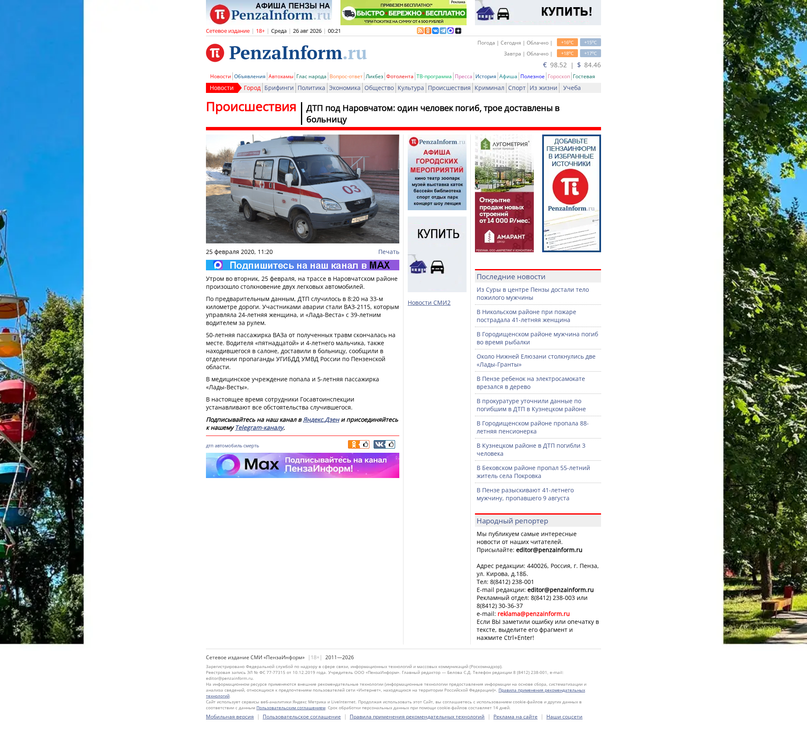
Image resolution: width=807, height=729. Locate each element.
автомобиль (228, 445)
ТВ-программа (434, 76)
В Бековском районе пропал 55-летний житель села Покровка (533, 472)
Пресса (463, 76)
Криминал (489, 88)
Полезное (532, 76)
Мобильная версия (230, 716)
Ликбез (374, 76)
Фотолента (400, 76)
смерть (251, 445)
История (485, 76)
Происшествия (449, 88)
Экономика (345, 88)
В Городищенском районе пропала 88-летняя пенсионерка (533, 427)
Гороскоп (559, 76)
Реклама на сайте (515, 716)
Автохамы (281, 76)
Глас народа (311, 76)
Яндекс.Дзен (321, 419)
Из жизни (543, 88)
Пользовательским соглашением (290, 708)
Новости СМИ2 (429, 302)
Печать (388, 252)
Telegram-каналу (259, 427)
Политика (311, 88)
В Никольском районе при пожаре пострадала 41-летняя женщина (526, 316)
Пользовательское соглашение (302, 716)
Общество (379, 88)
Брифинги (279, 88)
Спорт (517, 88)
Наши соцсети (564, 716)
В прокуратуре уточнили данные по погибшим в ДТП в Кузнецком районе (531, 405)
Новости (220, 76)
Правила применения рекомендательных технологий (417, 716)
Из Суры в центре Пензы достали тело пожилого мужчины (533, 293)
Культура (411, 88)
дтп (210, 445)
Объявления (250, 76)
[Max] (302, 265)
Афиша (508, 76)
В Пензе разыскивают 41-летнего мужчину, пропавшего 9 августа (525, 494)
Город (252, 88)
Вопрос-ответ (346, 76)
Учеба (572, 88)
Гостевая (584, 76)
